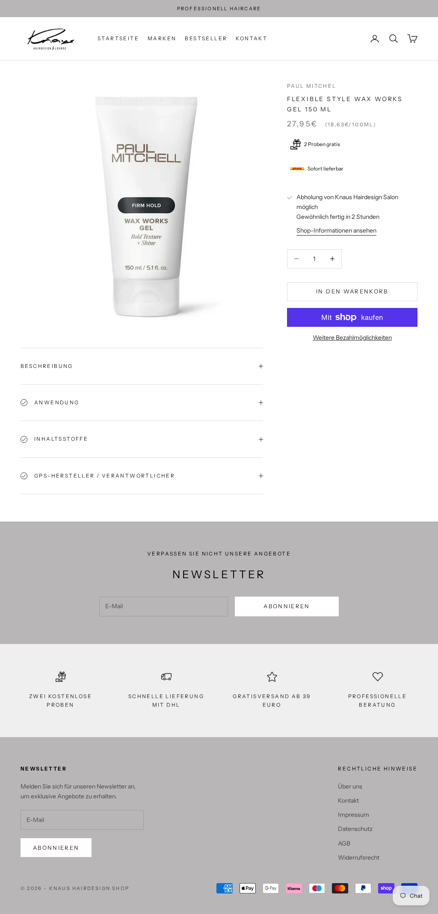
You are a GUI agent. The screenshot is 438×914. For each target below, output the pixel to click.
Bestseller (206, 38)
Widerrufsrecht (358, 857)
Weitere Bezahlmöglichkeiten (352, 337)
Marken (162, 38)
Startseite (118, 38)
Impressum (353, 814)
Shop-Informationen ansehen (336, 230)
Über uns (350, 786)
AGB (344, 843)
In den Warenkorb (352, 291)
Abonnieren (286, 606)
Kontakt (251, 38)
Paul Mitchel (312, 86)
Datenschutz (355, 829)
